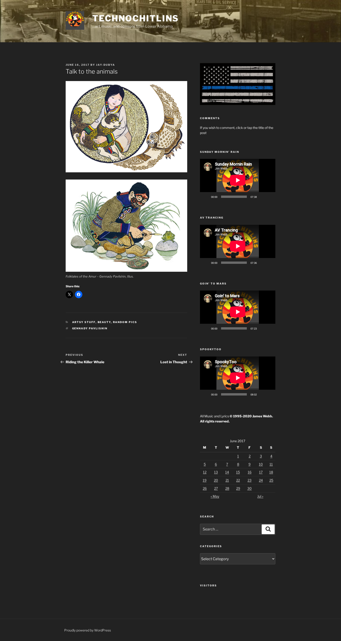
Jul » (260, 496)
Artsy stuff (84, 322)
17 (261, 472)
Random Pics (125, 322)
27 (216, 488)
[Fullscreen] (269, 196)
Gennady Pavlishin (90, 328)
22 (238, 480)
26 (205, 488)
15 (238, 472)
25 (271, 480)
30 (249, 488)
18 (271, 472)
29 (238, 488)
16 (249, 472)
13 (216, 472)
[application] (237, 180)
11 (271, 464)
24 (261, 480)
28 (227, 488)
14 (227, 472)
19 (204, 480)
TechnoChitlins (135, 18)
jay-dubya (105, 64)
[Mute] (262, 196)
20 (216, 480)
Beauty (104, 322)
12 (204, 472)
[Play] (206, 196)
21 (227, 480)
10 (261, 464)
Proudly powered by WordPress (87, 630)
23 (249, 480)
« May (215, 496)
